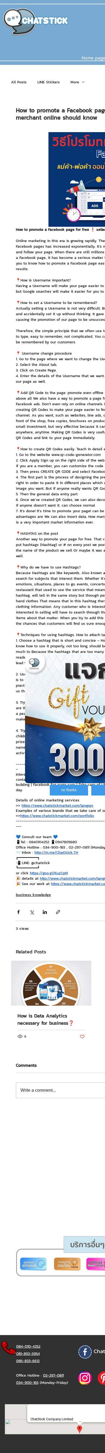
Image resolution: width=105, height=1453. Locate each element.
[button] (69, 790)
